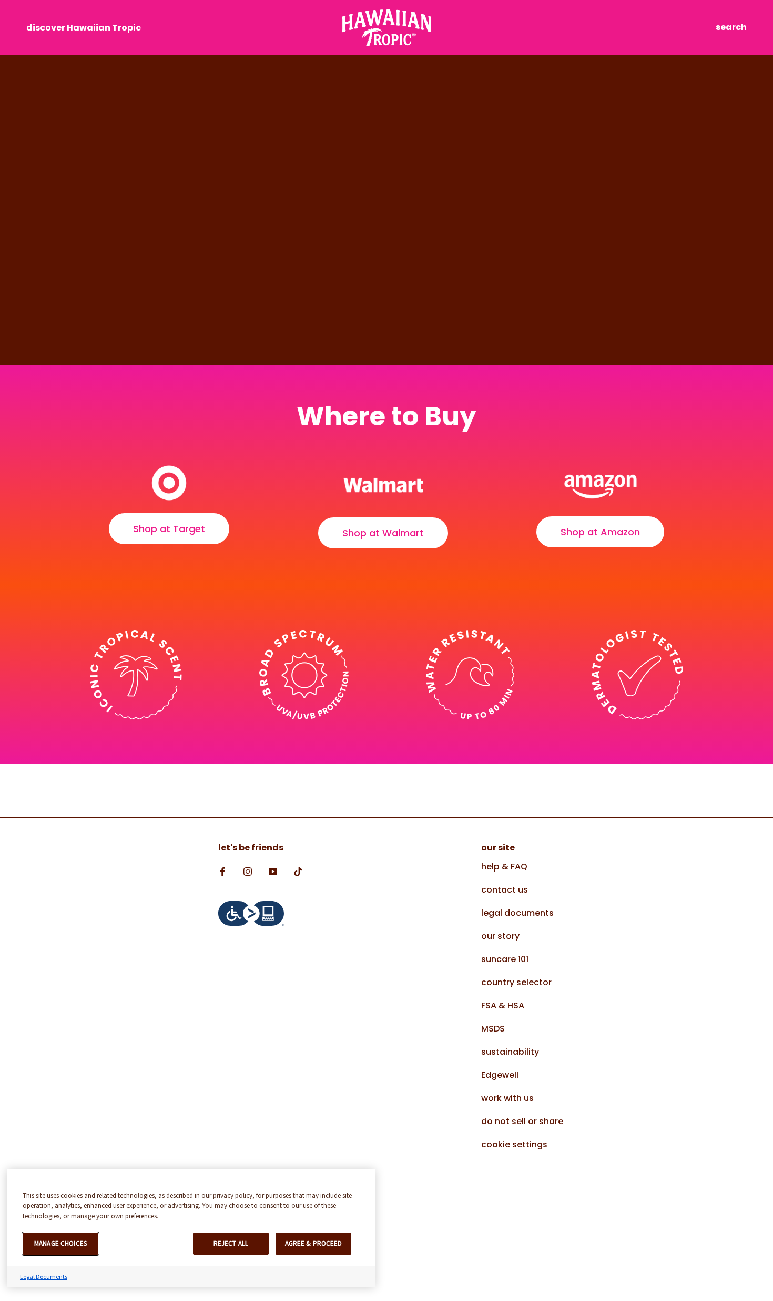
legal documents (517, 913)
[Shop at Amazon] (600, 485)
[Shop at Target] (169, 483)
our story (500, 936)
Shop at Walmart (383, 532)
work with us (507, 1098)
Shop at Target (169, 528)
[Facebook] (222, 871)
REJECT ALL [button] (230, 1243)
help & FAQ (504, 866)
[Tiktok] (298, 871)
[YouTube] (273, 871)
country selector (516, 982)
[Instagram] (247, 871)
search (731, 27)
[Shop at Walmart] (383, 485)
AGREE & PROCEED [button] (313, 1243)
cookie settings (514, 1144)
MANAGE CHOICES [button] (60, 1243)
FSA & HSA (502, 1005)
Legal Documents (43, 1276)
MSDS (493, 1029)
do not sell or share (522, 1121)
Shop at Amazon (600, 531)
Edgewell (499, 1075)
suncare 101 (504, 959)
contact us (504, 890)
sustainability (510, 1052)
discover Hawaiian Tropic (83, 28)
